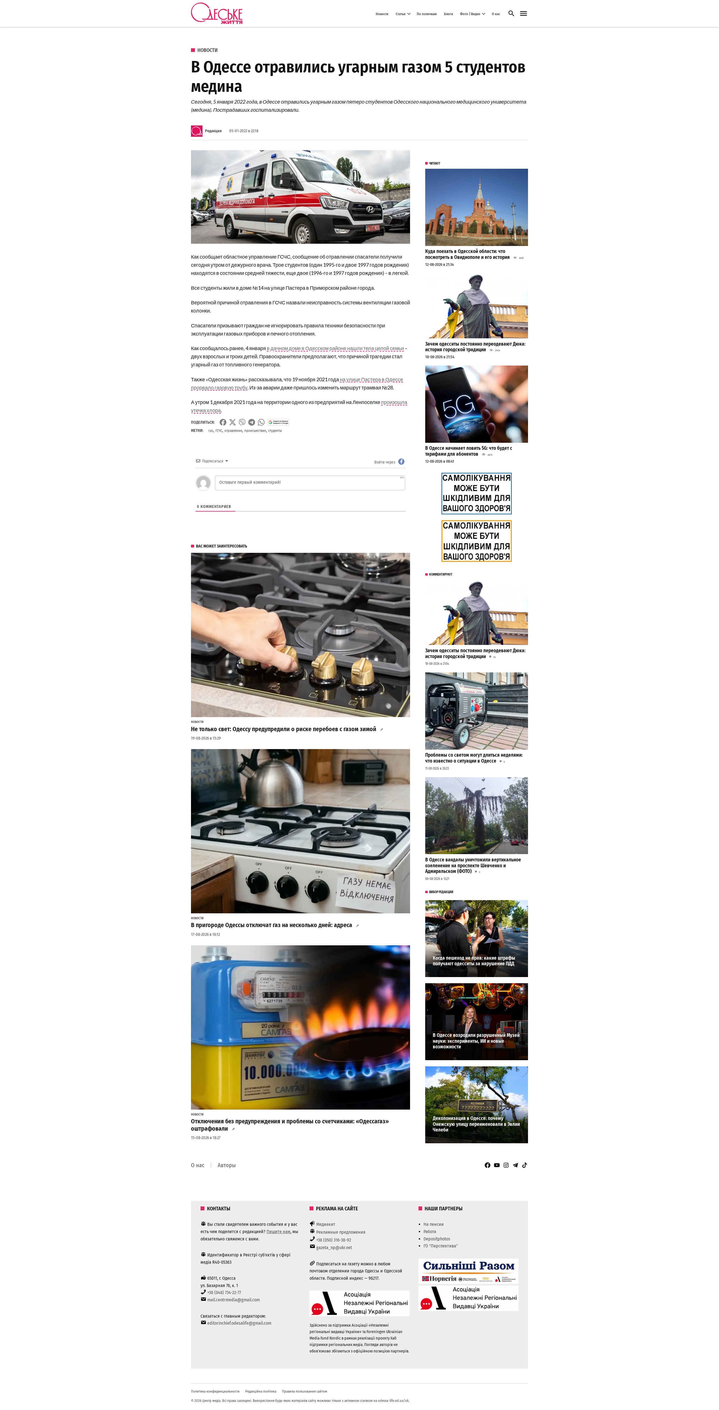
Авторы (227, 1165)
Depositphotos (437, 1239)
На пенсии (434, 1224)
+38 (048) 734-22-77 (224, 1292)
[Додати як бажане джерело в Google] (278, 422)
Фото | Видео (470, 14)
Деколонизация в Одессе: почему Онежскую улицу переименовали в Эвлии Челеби (476, 1124)
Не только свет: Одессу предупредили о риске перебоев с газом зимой (283, 729)
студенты (275, 430)
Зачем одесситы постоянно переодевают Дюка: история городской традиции (475, 347)
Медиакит (325, 1224)
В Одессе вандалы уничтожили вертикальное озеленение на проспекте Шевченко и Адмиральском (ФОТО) (473, 865)
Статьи (401, 14)
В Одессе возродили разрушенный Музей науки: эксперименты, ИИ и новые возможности (476, 1041)
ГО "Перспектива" (441, 1246)
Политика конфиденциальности (215, 1391)
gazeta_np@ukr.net (334, 1247)
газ (210, 430)
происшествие (255, 430)
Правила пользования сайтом (304, 1391)
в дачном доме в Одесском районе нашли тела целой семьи (335, 348)
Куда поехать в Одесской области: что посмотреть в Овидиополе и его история (467, 254)
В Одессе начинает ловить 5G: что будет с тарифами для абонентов (468, 451)
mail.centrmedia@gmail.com (233, 1299)
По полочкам (427, 14)
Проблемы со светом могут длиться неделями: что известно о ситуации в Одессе (474, 758)
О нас (496, 14)
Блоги (448, 14)
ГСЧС (218, 430)
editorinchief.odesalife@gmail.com (239, 1323)
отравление (233, 430)
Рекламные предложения (340, 1232)
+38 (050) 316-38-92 (333, 1240)
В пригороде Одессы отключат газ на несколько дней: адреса (271, 925)
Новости (382, 14)
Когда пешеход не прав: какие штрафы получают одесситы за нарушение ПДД (474, 961)
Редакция (213, 131)
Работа (430, 1231)
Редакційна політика (260, 1391)
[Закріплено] (523, 13)
